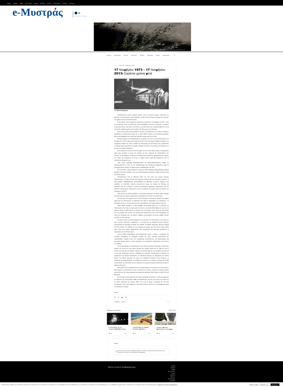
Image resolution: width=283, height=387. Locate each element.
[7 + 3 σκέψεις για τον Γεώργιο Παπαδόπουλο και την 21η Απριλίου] (117, 319)
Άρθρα (173, 369)
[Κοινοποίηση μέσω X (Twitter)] (118, 297)
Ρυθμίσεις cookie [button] (254, 384)
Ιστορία (158, 55)
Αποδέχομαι (275, 384)
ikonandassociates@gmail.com (176, 49)
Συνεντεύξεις (171, 371)
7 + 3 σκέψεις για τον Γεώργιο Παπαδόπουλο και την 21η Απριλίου (117, 328)
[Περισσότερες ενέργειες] (168, 65)
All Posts (109, 55)
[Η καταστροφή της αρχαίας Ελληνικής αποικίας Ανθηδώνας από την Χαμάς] (141, 319)
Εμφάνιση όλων (172, 310)
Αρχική (173, 366)
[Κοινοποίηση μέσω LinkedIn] (122, 297)
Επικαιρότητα (117, 55)
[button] (174, 55)
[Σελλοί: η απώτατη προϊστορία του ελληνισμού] (165, 319)
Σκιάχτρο (172, 380)
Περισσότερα (166, 55)
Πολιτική (126, 55)
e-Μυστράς (37, 12)
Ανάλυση (142, 55)
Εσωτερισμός (171, 378)
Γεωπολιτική (134, 55)
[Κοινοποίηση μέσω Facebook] (115, 297)
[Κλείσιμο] (281, 384)
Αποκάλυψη (150, 55)
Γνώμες (173, 373)
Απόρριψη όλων (264, 384)
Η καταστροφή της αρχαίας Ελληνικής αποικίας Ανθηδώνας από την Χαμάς (141, 328)
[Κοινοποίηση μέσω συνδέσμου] (125, 297)
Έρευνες (173, 377)
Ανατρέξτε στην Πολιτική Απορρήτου (167, 384)
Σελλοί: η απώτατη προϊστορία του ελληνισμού (165, 328)
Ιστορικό (172, 367)
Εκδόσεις (172, 375)
